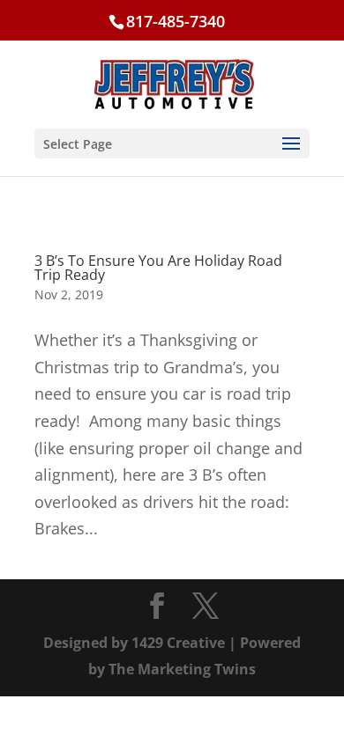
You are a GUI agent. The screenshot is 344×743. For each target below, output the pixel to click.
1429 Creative (178, 642)
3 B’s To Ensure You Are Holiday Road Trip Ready (158, 267)
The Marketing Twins (182, 669)
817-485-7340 (175, 21)
